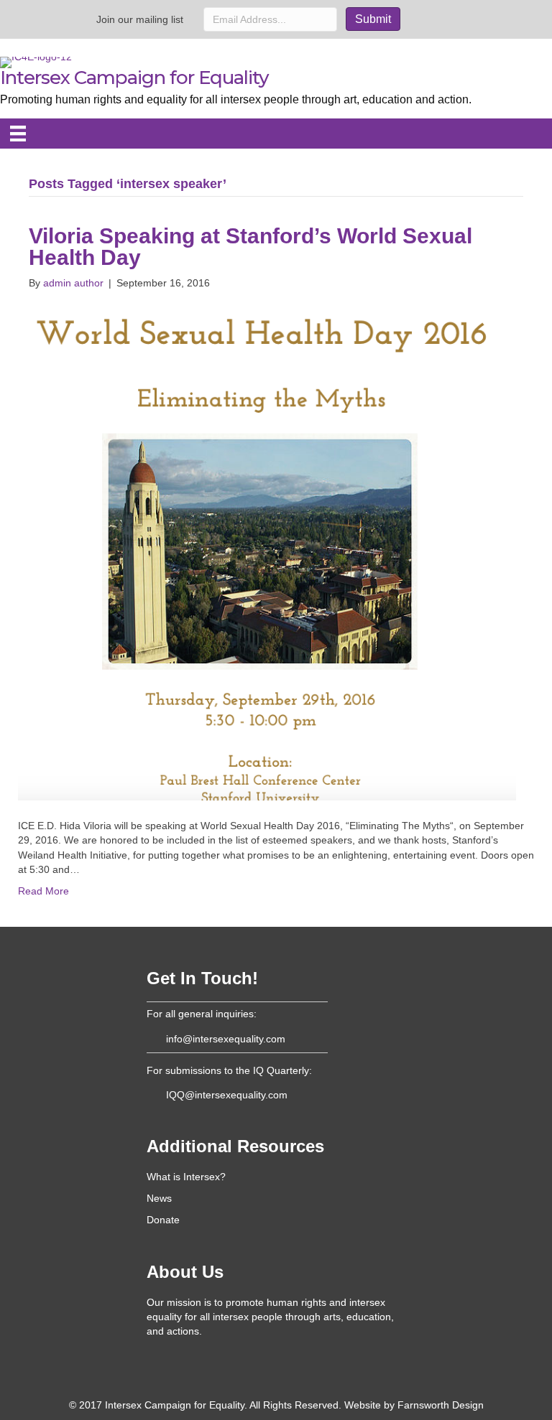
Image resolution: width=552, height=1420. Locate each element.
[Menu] (18, 133)
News (159, 1198)
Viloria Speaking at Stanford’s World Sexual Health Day (250, 246)
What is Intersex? (186, 1176)
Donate (163, 1219)
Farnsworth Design (440, 1405)
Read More (43, 891)
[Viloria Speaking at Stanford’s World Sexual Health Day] (267, 553)
